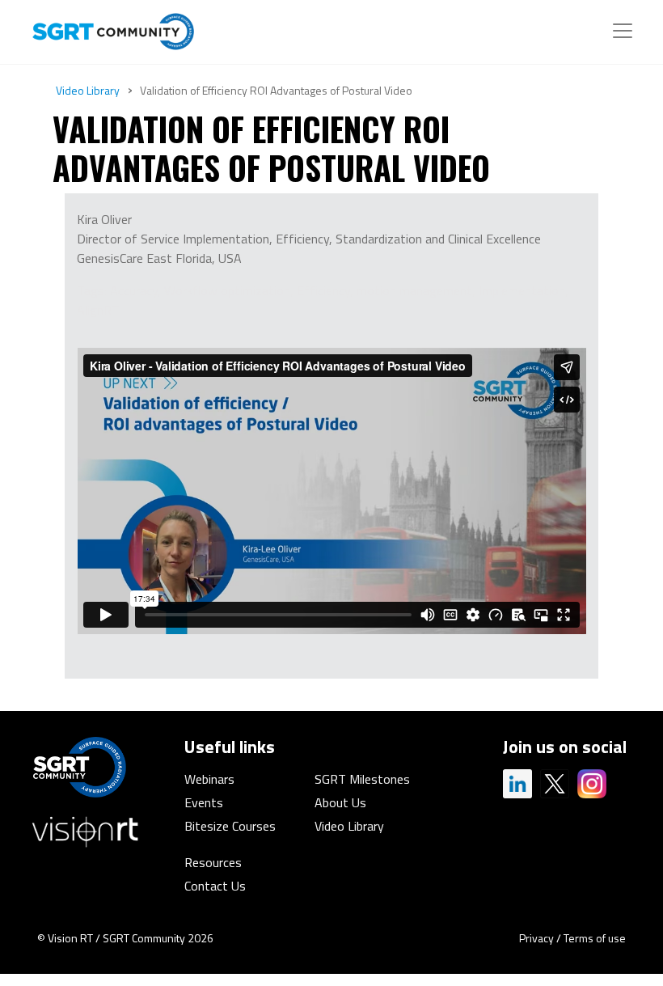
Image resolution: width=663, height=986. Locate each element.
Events (203, 802)
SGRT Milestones (362, 779)
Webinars (209, 779)
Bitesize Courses (230, 826)
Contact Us (215, 885)
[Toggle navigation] (622, 30)
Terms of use (595, 937)
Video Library (88, 90)
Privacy (536, 937)
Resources (213, 862)
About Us (340, 802)
